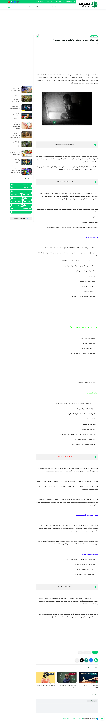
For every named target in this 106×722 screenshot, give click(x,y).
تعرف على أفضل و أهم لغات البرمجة (15, 171)
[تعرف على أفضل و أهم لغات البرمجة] (26, 171)
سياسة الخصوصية (70, 1)
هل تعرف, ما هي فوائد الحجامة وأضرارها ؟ (16, 126)
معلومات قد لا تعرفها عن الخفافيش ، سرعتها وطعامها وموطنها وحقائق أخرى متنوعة (15, 145)
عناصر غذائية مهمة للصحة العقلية (15, 153)
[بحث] (9, 6)
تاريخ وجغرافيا (21, 191)
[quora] (9, 2)
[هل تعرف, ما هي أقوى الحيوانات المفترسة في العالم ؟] (26, 134)
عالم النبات (16, 205)
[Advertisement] (53, 23)
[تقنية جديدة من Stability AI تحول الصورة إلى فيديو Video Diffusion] (26, 162)
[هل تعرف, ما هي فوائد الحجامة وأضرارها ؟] (26, 125)
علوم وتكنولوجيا (62, 6)
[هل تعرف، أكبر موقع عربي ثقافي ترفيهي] (87, 4)
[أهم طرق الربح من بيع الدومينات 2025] (26, 107)
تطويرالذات (94, 36)
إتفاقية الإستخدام (60, 1)
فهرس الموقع (39, 1)
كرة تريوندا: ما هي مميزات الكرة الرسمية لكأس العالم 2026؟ (15, 117)
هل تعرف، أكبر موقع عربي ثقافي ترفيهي (73, 718)
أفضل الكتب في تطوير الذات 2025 (90, 686)
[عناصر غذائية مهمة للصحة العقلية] (26, 153)
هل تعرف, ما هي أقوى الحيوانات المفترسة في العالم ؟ (15, 136)
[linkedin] (12, 2)
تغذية (69, 6)
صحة (73, 6)
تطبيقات (44, 6)
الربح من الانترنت (52, 6)
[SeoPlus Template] (97, 719)
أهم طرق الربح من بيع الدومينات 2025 (15, 107)
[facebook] (15, 2)
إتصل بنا (47, 1)
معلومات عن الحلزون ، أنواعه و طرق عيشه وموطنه (15, 99)
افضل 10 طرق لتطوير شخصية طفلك (68, 686)
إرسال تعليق (92, 701)
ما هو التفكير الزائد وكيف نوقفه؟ (46, 685)
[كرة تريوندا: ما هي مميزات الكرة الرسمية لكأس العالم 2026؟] (26, 116)
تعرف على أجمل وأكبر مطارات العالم (15, 89)
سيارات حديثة (28, 6)
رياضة (28, 201)
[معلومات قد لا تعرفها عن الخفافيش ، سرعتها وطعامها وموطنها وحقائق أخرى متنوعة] (26, 144)
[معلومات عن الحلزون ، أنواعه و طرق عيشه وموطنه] (26, 98)
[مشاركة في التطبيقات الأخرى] (77, 660)
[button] (91, 660)
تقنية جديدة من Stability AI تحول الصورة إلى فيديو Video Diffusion (16, 163)
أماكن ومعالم (36, 6)
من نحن (52, 1)
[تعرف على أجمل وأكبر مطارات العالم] (26, 89)
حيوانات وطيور (16, 198)
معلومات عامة (21, 212)
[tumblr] (18, 2)
